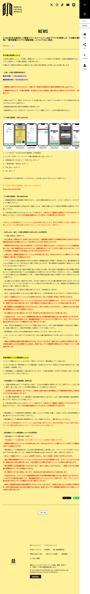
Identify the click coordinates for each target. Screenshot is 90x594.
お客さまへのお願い (52, 554)
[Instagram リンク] (57, 5)
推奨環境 (64, 554)
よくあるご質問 (35, 558)
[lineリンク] (73, 5)
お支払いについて (35, 550)
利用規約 (47, 550)
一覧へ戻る (43, 512)
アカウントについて (50, 545)
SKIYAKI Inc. (54, 572)
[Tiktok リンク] (62, 5)
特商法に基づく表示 (36, 554)
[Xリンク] (51, 5)
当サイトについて (35, 545)
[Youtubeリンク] (67, 5)
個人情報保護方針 (58, 550)
